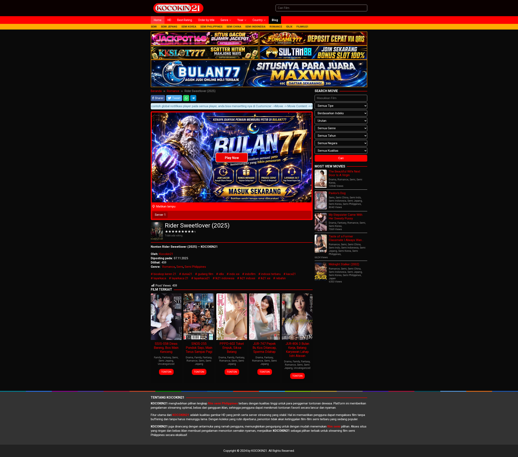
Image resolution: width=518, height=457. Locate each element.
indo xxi (234, 274)
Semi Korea (335, 204)
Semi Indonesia (337, 200)
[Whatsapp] (186, 98)
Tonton (166, 371)
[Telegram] (193, 98)
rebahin (281, 278)
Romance (168, 267)
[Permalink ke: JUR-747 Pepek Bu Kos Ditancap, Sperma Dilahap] (264, 316)
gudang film (205, 274)
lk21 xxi (265, 278)
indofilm (250, 274)
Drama (189, 357)
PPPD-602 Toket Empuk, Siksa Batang (232, 348)
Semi (179, 267)
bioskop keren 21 (165, 274)
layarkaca (160, 278)
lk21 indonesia (224, 278)
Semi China (342, 197)
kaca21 (291, 274)
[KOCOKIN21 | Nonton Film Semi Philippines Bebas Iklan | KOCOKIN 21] (178, 8)
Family (157, 357)
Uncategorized (166, 364)
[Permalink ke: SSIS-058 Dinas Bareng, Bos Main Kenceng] (166, 316)
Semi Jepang (166, 360)
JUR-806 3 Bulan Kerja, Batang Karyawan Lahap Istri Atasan (297, 350)
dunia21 (187, 274)
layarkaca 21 (180, 278)
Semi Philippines (195, 267)
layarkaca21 (202, 278)
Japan (332, 278)
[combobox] (321, 8)
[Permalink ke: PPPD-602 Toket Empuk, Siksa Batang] (231, 316)
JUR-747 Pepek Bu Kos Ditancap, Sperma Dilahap (264, 348)
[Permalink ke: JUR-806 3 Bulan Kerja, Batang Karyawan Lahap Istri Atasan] (297, 316)
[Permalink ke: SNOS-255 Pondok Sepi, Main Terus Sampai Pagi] (198, 316)
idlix (221, 274)
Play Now (232, 158)
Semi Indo (355, 197)
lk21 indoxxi (247, 278)
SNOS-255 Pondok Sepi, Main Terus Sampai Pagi (199, 348)
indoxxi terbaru (271, 274)
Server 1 (160, 215)
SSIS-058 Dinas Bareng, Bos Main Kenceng (166, 348)
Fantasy (166, 357)
